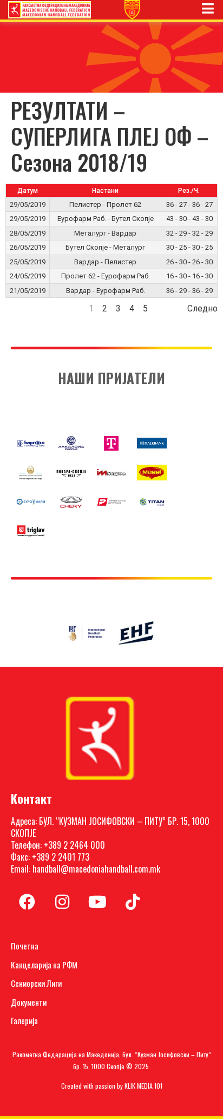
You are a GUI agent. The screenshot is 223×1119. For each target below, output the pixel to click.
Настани (105, 190)
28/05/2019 (27, 233)
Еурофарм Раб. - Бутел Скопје (105, 218)
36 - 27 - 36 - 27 (189, 204)
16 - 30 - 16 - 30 (189, 276)
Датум (27, 190)
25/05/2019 (27, 262)
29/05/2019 (27, 204)
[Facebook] (27, 902)
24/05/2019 (27, 276)
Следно (202, 308)
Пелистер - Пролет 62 (105, 204)
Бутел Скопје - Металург (105, 247)
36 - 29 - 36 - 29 (189, 291)
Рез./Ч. (189, 190)
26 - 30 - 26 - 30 (189, 262)
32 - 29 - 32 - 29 (189, 233)
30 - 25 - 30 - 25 (189, 247)
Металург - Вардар (105, 233)
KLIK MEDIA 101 (143, 1085)
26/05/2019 (27, 247)
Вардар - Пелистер (105, 262)
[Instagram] (62, 902)
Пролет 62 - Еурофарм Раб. (105, 276)
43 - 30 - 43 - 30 (189, 218)
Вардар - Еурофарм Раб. (105, 291)
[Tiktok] (132, 902)
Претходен (27, 308)
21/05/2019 (27, 291)
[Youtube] (97, 902)
